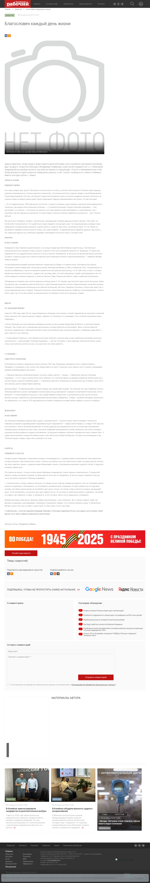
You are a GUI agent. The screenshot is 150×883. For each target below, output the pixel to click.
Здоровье (9, 861)
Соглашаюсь (138, 878)
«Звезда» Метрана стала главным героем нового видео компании (119, 822)
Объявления (68, 4)
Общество (9, 854)
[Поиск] (132, 4)
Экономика (27, 854)
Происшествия (11, 864)
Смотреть (118, 814)
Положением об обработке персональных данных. (93, 685)
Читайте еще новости (21, 553)
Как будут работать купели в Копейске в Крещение (103, 624)
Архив (56, 845)
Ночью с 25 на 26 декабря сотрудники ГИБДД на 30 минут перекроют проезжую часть (110, 634)
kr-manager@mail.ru (53, 860)
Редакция (11, 845)
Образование (28, 861)
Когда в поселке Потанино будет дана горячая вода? (104, 611)
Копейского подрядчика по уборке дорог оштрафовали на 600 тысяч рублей (113, 615)
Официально (28, 864)
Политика (26, 856)
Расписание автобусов (72, 845)
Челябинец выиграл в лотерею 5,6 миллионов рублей (104, 620)
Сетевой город (52, 4)
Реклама (101, 4)
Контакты (23, 845)
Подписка (46, 845)
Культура (8, 856)
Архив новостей (85, 4)
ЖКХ (24, 859)
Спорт (7, 859)
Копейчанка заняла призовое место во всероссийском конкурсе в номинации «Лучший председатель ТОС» (113, 629)
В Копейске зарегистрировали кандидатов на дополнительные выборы (26, 809)
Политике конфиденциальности (104, 878)
